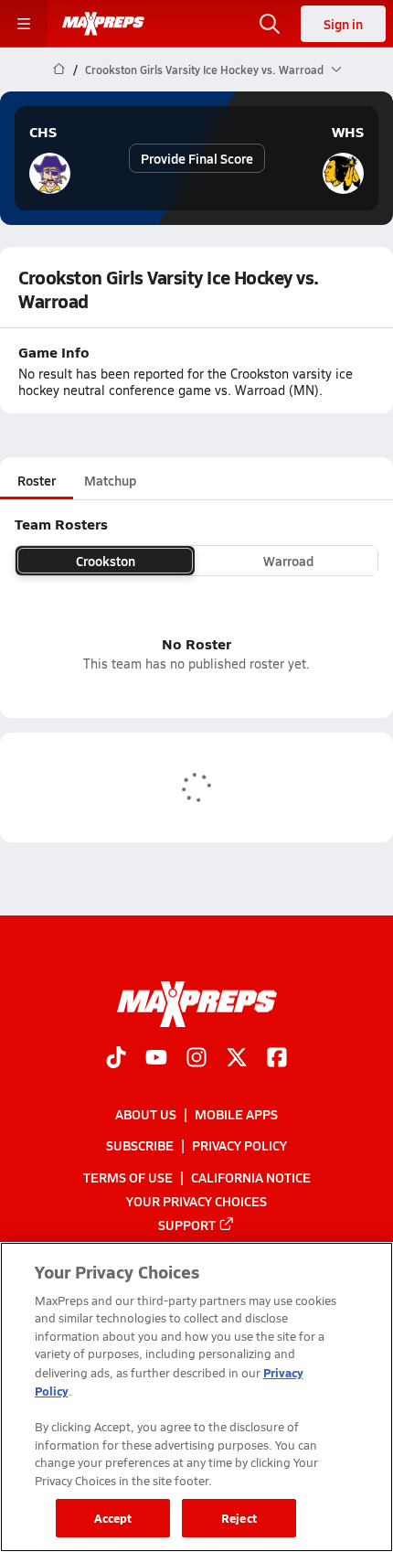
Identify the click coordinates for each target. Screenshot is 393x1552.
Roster (36, 480)
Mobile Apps (236, 1115)
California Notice (251, 1177)
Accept (113, 1517)
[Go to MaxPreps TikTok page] (116, 1059)
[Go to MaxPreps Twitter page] (237, 1059)
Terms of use (128, 1177)
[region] (196, 1397)
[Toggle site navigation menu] (24, 24)
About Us (145, 1115)
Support (187, 1224)
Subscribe (140, 1146)
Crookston (105, 560)
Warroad (288, 560)
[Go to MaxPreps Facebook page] (277, 1059)
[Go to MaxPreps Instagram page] (196, 1059)
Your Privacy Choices (196, 1201)
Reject (239, 1517)
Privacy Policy (239, 1146)
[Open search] (269, 24)
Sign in (343, 24)
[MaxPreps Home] (103, 24)
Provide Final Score (197, 158)
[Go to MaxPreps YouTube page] (156, 1059)
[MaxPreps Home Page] (59, 69)
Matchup (110, 480)
